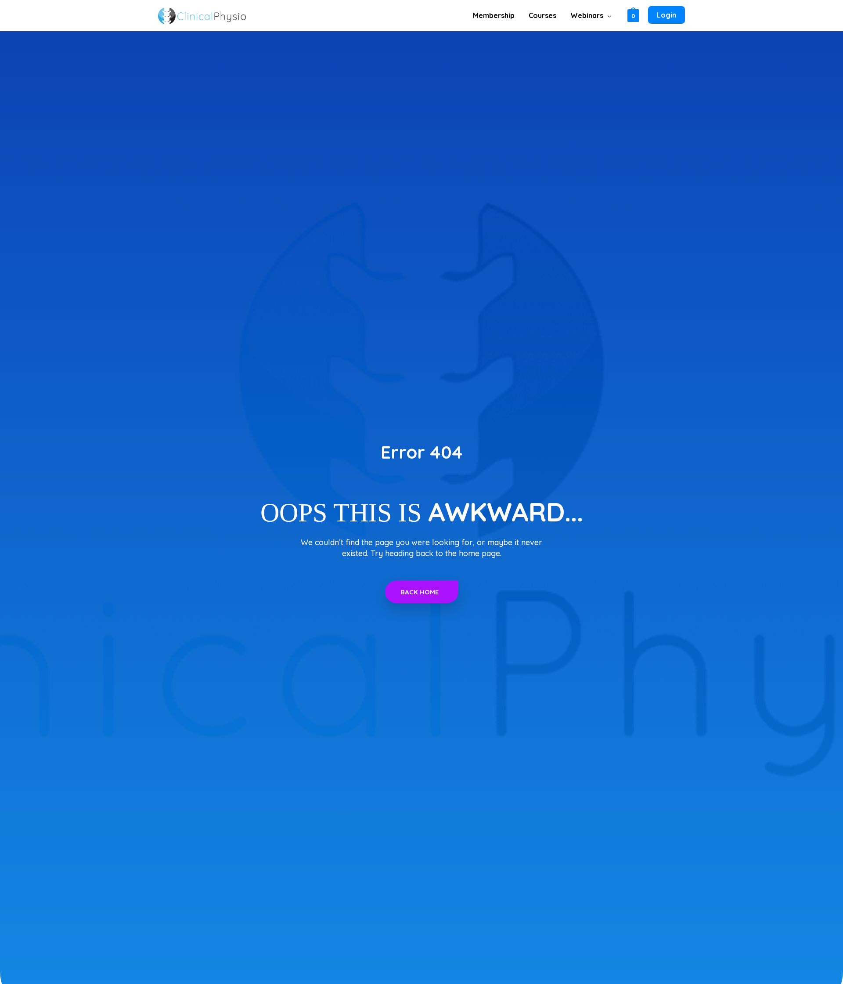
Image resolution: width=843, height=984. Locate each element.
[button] (607, 15)
